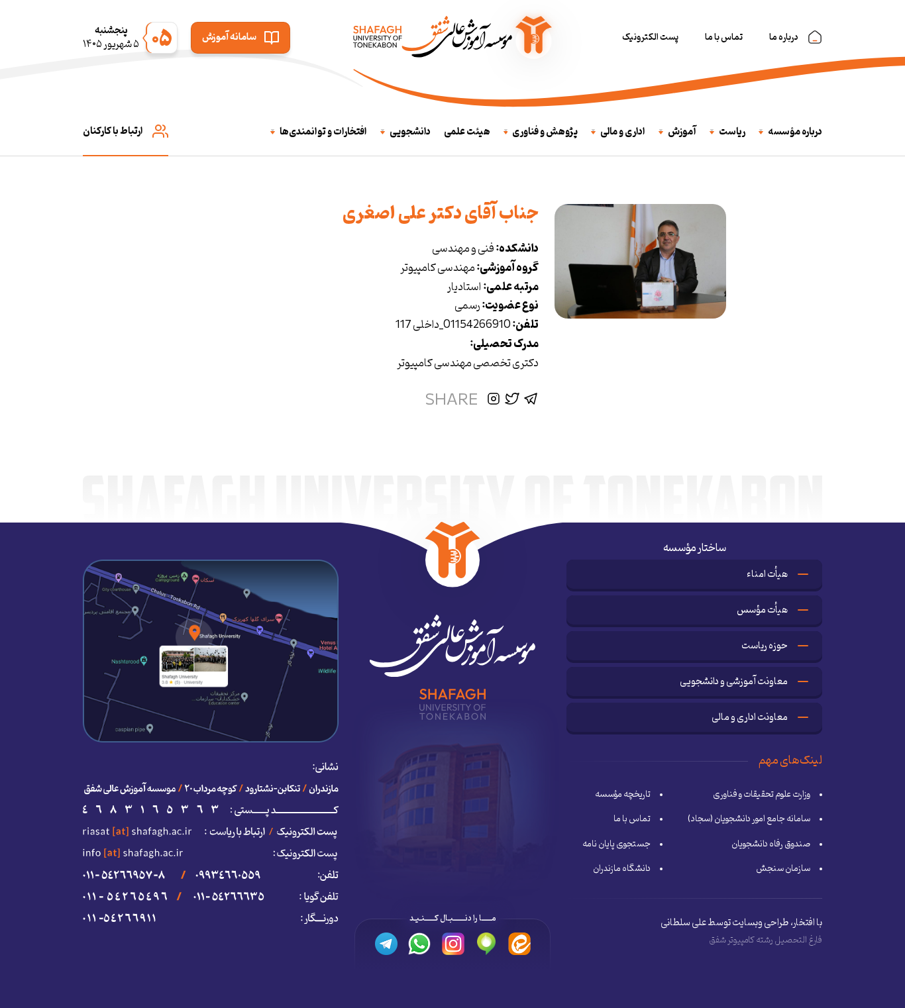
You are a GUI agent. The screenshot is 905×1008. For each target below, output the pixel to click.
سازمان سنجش (783, 869)
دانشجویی (410, 132)
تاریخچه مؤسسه (623, 794)
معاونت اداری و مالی (750, 717)
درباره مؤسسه (795, 132)
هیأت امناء (767, 574)
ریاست (732, 132)
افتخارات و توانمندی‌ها (323, 132)
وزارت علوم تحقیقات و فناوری (761, 794)
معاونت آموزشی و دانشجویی (734, 681)
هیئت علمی (467, 132)
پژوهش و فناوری (545, 132)
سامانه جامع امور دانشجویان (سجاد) (749, 819)
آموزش (682, 132)
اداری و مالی (622, 132)
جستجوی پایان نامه (616, 844)
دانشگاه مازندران (622, 869)
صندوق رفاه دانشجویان (770, 844)
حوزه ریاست (764, 646)
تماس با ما (724, 37)
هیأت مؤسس (762, 610)
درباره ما (783, 37)
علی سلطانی (683, 922)
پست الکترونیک (650, 37)
